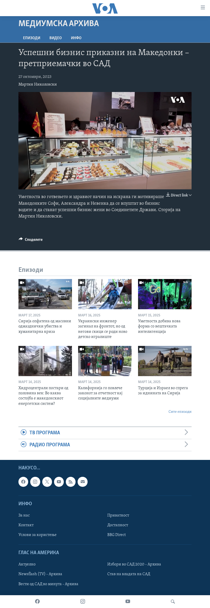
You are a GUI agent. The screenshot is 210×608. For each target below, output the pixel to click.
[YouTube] (128, 601)
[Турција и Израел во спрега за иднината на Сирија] (165, 361)
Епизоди (31, 38)
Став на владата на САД (128, 574)
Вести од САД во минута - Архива (48, 584)
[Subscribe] (82, 482)
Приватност (118, 515)
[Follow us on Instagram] (35, 482)
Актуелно (27, 565)
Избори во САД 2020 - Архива (134, 565)
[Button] (31, 241)
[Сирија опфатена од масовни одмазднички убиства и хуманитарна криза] (45, 294)
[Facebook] (37, 601)
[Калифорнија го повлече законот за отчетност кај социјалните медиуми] (105, 361)
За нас (24, 515)
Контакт (26, 525)
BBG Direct (116, 535)
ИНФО (76, 38)
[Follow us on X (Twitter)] (47, 482)
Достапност (117, 525)
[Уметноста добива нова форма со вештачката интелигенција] (165, 294)
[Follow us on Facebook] (23, 482)
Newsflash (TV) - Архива (40, 574)
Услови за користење (37, 535)
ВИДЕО (55, 38)
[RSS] (71, 482)
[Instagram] (83, 601)
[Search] (173, 601)
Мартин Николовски (37, 85)
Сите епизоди (180, 412)
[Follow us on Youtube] (59, 482)
